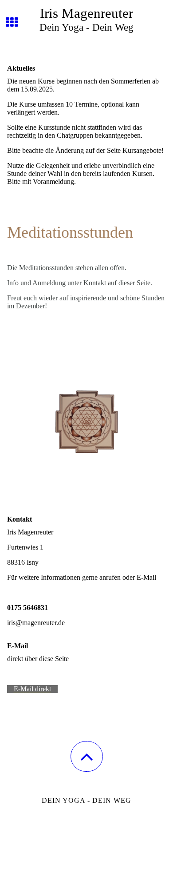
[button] (87, 756)
